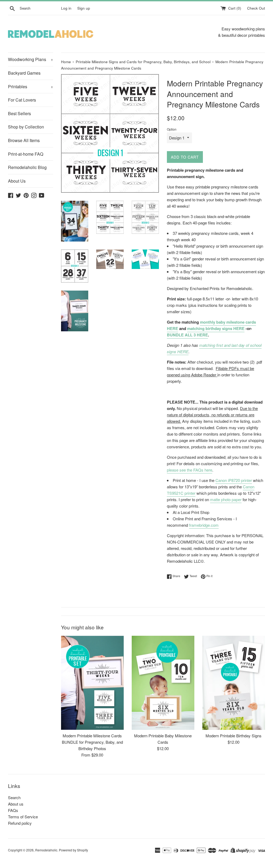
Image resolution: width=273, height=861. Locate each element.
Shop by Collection (26, 127)
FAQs (13, 810)
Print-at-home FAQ (25, 154)
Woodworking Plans (30, 59)
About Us (17, 181)
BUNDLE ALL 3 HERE (187, 335)
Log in (66, 8)
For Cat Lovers (22, 100)
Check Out (256, 8)
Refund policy (20, 823)
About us (15, 804)
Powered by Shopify (73, 850)
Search (14, 797)
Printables (30, 86)
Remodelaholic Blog (27, 167)
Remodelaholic (46, 850)
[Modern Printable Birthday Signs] (233, 683)
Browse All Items (24, 140)
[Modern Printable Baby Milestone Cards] (163, 683)
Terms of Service (23, 816)
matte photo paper (226, 499)
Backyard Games (24, 73)
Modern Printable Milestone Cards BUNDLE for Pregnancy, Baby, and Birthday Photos (92, 742)
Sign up (83, 8)
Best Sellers (19, 113)
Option (171, 129)
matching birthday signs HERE (215, 328)
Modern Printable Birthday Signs (234, 735)
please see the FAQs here (189, 470)
